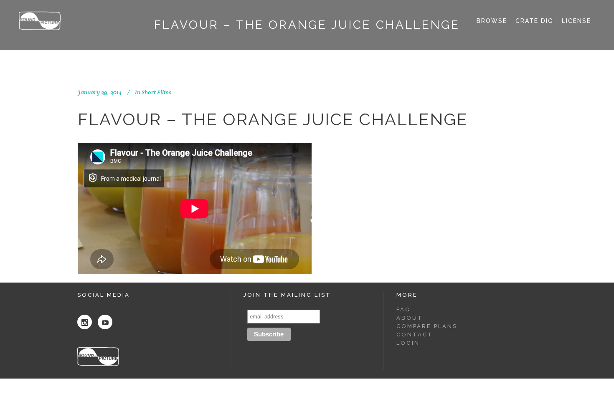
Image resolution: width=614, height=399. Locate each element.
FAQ (403, 309)
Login (408, 343)
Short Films (156, 92)
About (409, 318)
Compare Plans (426, 326)
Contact (414, 334)
